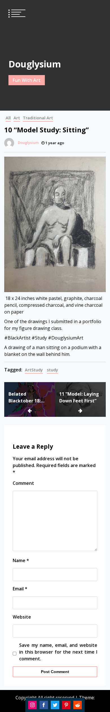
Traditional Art (38, 118)
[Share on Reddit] (77, 705)
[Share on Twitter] (55, 705)
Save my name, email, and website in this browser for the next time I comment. (58, 652)
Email (20, 589)
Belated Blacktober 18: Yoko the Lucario (27, 397)
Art (17, 118)
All (8, 118)
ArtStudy (34, 370)
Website (22, 617)
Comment (23, 483)
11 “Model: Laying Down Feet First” (79, 397)
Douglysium (34, 64)
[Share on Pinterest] (66, 705)
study (52, 370)
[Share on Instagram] (32, 705)
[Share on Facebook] (43, 705)
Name (21, 560)
